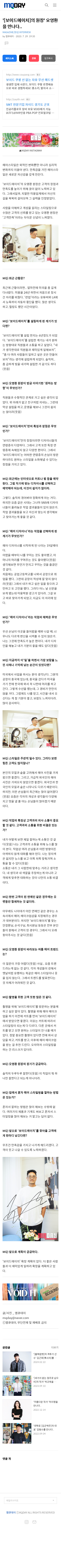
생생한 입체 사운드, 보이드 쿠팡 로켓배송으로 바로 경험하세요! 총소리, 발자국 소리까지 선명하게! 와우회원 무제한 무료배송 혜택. (30, 86)
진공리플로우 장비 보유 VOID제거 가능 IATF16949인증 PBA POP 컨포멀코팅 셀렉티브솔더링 (30, 111)
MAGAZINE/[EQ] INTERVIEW (17, 32)
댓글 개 (7, 1459)
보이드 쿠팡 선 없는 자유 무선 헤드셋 (29, 80)
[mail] (34, 1522)
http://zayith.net (15, 99)
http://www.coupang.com (20, 74)
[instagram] (26, 1522)
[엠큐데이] (14, 5)
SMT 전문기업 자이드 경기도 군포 (28, 104)
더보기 (54, 1347)
